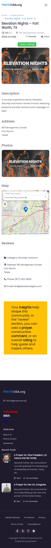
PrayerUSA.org (21, 541)
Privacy (42, 517)
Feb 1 (18, 501)
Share (46, 36)
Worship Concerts (28, 257)
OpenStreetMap (33, 233)
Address (8, 121)
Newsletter (8, 443)
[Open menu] (46, 5)
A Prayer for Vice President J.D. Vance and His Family (30, 456)
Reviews (8, 243)
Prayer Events (17, 15)
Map (5, 185)
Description (10, 93)
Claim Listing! (27, 44)
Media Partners (13, 517)
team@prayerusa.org (16, 400)
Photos (7, 145)
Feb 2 (19, 478)
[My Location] (26, 197)
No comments (32, 478)
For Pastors (29, 517)
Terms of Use (16, 524)
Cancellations (34, 524)
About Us (7, 434)
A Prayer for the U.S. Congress (30, 484)
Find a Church (9, 439)
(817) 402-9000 (23, 279)
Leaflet (15, 233)
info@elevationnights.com (28, 286)
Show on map (9, 36)
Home (4, 15)
